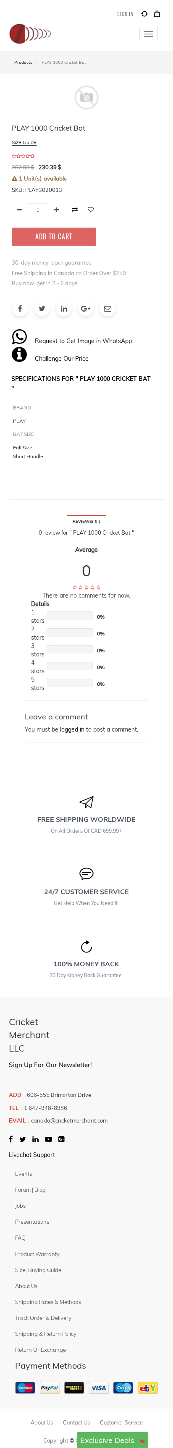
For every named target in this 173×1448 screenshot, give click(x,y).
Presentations (32, 1221)
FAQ (20, 1237)
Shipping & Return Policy (45, 1333)
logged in (72, 729)
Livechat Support (32, 1155)
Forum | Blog (30, 1189)
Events (23, 1173)
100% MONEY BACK (86, 964)
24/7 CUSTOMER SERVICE (86, 891)
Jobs (20, 1205)
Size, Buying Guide (38, 1270)
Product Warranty (37, 1254)
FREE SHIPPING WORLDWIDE (86, 819)
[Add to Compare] (144, 15)
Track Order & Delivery (43, 1317)
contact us (76, 1422)
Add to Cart (53, 236)
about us (42, 1422)
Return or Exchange (40, 1349)
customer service (121, 1422)
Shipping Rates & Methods (48, 1301)
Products (23, 62)
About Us (26, 1286)
